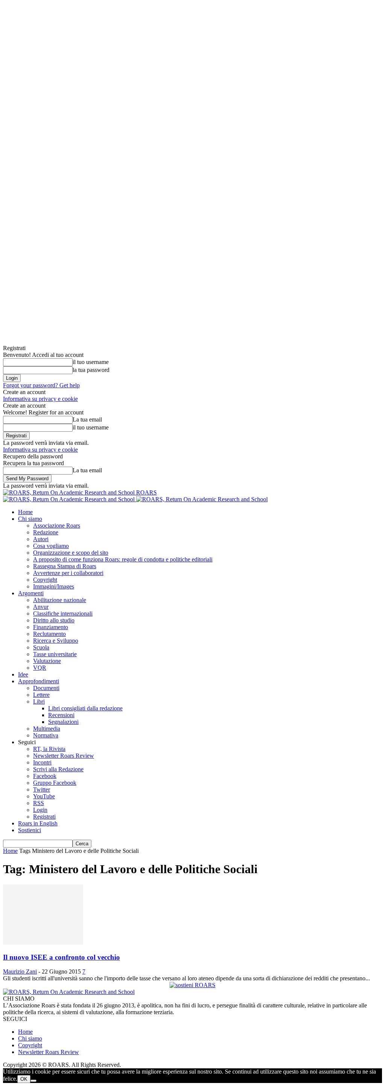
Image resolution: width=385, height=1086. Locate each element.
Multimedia (46, 728)
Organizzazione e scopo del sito (70, 552)
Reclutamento (49, 634)
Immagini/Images (53, 586)
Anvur (41, 607)
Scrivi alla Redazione (58, 769)
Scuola (41, 647)
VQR (39, 667)
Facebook (44, 776)
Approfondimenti (38, 681)
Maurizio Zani (20, 971)
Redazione (45, 532)
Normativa (45, 735)
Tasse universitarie (55, 654)
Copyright (45, 579)
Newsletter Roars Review (63, 755)
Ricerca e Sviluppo (55, 640)
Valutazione (47, 661)
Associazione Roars (56, 525)
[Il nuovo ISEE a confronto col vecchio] (43, 942)
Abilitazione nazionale (59, 600)
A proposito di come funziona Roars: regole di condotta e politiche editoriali (122, 559)
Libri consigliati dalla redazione (85, 708)
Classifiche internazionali (62, 613)
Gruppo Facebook (54, 783)
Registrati (44, 816)
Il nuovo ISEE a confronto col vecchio (61, 957)
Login (40, 810)
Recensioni (61, 715)
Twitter (41, 789)
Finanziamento (50, 627)
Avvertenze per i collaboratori (68, 573)
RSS (38, 803)
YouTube (44, 796)
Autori (41, 539)
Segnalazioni (63, 722)
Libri (39, 701)
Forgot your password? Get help (41, 385)
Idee (23, 674)
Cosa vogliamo (51, 546)
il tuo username (91, 362)
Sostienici (29, 830)
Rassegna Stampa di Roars (64, 566)
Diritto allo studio (53, 620)
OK (23, 1079)
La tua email (87, 419)
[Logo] (69, 499)
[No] (33, 1081)
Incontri (42, 762)
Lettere (41, 695)
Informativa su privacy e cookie (40, 399)
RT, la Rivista (49, 749)
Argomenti (31, 593)
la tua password (91, 370)
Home (25, 512)
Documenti (46, 688)
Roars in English (38, 823)
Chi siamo (30, 519)
